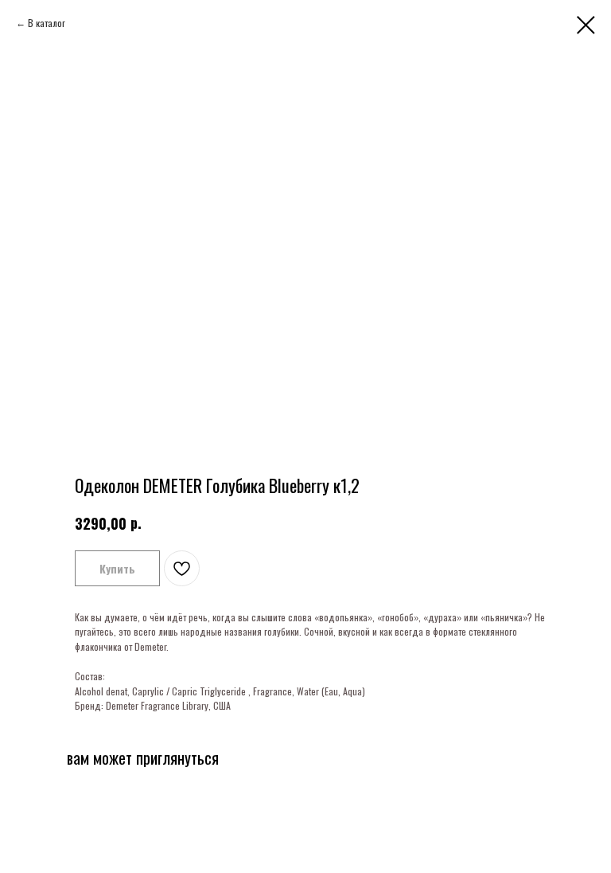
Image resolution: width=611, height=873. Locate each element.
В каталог (46, 22)
